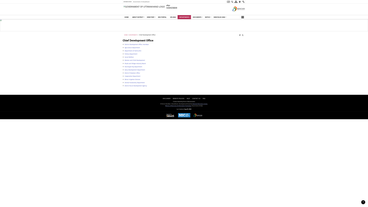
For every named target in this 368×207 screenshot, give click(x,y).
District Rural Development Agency (136, 86)
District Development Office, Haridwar (137, 44)
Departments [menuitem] (184, 17)
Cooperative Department (132, 76)
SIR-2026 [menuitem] (173, 17)
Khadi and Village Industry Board (135, 63)
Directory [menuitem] (150, 17)
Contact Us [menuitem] (196, 98)
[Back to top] (363, 202)
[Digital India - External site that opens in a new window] (236, 13)
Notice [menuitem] (207, 17)
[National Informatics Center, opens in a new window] (184, 115)
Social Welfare (129, 57)
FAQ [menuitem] (204, 98)
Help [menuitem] (188, 98)
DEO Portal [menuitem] (162, 17)
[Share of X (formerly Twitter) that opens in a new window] (243, 35)
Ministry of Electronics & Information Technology (178, 105)
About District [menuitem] (137, 17)
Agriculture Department (132, 47)
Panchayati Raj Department (133, 67)
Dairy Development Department (135, 70)
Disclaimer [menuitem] (166, 98)
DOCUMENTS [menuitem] (197, 17)
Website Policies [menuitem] (178, 98)
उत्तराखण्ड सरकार (127, 2)
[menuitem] (228, 2)
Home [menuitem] (126, 17)
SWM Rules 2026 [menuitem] (219, 17)
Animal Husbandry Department (135, 82)
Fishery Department (131, 54)
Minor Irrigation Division (132, 79)
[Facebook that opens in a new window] (240, 35)
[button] (243, 17)
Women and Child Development (135, 60)
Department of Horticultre (133, 51)
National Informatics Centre (200, 104)
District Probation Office (132, 73)
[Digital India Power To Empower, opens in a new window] (198, 115)
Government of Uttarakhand (141, 2)
